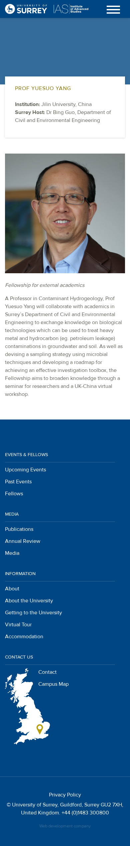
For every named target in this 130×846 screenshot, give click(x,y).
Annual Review (22, 541)
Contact (47, 672)
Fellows (14, 493)
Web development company (65, 826)
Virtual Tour (18, 624)
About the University (29, 600)
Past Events (18, 481)
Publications (19, 529)
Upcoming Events (25, 469)
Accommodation (24, 636)
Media (12, 553)
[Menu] (113, 9)
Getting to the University (33, 612)
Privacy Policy (65, 794)
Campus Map (53, 684)
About (12, 588)
